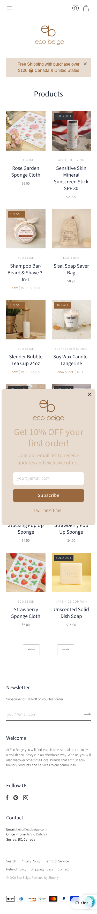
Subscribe (48, 495)
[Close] (89, 395)
